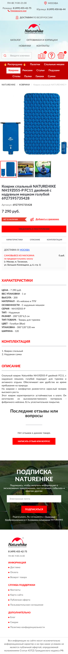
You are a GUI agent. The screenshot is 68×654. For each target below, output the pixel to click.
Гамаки (40, 76)
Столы (16, 76)
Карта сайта (16, 595)
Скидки (14, 622)
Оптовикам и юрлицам (42, 40)
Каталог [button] (15, 40)
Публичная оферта (20, 600)
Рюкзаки (27, 70)
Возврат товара (18, 577)
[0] (61, 55)
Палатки (35, 64)
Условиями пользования (39, 520)
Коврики (13, 70)
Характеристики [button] (14, 240)
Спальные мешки (54, 64)
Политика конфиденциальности (27, 627)
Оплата (14, 572)
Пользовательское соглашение (26, 605)
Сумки (51, 76)
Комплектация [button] (54, 240)
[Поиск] (5, 55)
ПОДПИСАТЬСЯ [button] (34, 509)
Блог (12, 617)
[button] (17, 11)
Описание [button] (35, 240)
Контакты (42, 46)
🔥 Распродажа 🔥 (15, 64)
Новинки (25, 46)
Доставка (15, 567)
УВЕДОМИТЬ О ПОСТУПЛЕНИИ (34, 229)
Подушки (54, 70)
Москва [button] (25, 250)
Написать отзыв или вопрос (34, 441)
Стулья (40, 70)
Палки (28, 76)
